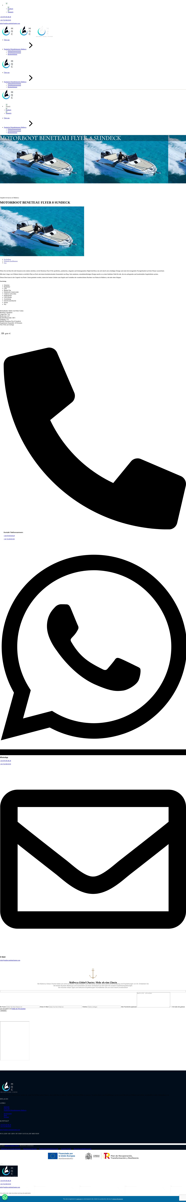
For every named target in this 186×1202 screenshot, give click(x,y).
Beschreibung (7, 259)
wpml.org (78, 1199)
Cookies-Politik (66, 1149)
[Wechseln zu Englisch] (10, 9)
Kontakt (6, 1117)
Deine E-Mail (44, 1007)
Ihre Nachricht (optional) (129, 1007)
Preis (5, 263)
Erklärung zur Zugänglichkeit (11, 1149)
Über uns (6, 1108)
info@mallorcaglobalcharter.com (10, 23)
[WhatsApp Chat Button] (5, 1197)
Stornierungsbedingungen (82, 1149)
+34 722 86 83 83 (5, 20)
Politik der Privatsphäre (18, 1009)
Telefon (85, 1007)
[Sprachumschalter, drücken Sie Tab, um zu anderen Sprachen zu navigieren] (8, 5)
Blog (5, 1115)
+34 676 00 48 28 (5, 17)
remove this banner (117, 1199)
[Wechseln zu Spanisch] (10, 12)
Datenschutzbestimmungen (48, 1149)
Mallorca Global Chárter (12, 1145)
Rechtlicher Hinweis (30, 1149)
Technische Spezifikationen (11, 261)
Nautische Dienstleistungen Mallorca (15, 1110)
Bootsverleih (8, 1113)
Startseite (6, 1107)
